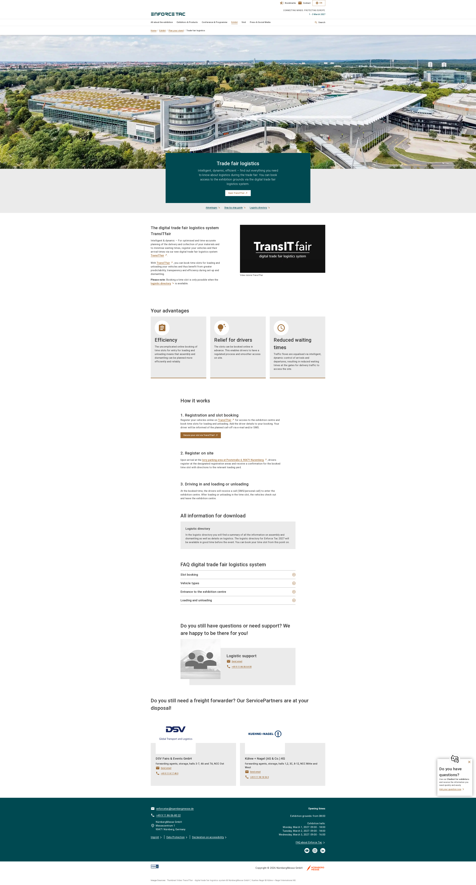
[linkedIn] (322, 850)
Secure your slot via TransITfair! (199, 435)
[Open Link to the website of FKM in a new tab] (157, 866)
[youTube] (306, 850)
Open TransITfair (236, 193)
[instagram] (314, 850)
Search (319, 22)
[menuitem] (164, 22)
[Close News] (454, 759)
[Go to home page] (171, 9)
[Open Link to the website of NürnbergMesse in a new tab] (315, 867)
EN (319, 2)
